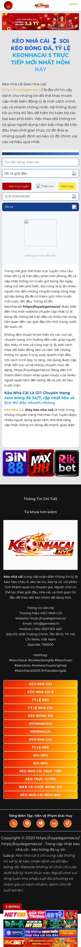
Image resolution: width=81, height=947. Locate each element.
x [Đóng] (13, 906)
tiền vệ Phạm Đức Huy (53, 816)
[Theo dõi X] (13, 823)
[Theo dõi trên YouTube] (40, 823)
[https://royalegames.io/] (42, 5)
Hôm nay (67, 186)
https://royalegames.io (22, 90)
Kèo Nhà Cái (14, 410)
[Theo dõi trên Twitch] (67, 823)
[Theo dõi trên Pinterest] (27, 823)
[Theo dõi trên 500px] (54, 823)
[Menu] (8, 5)
